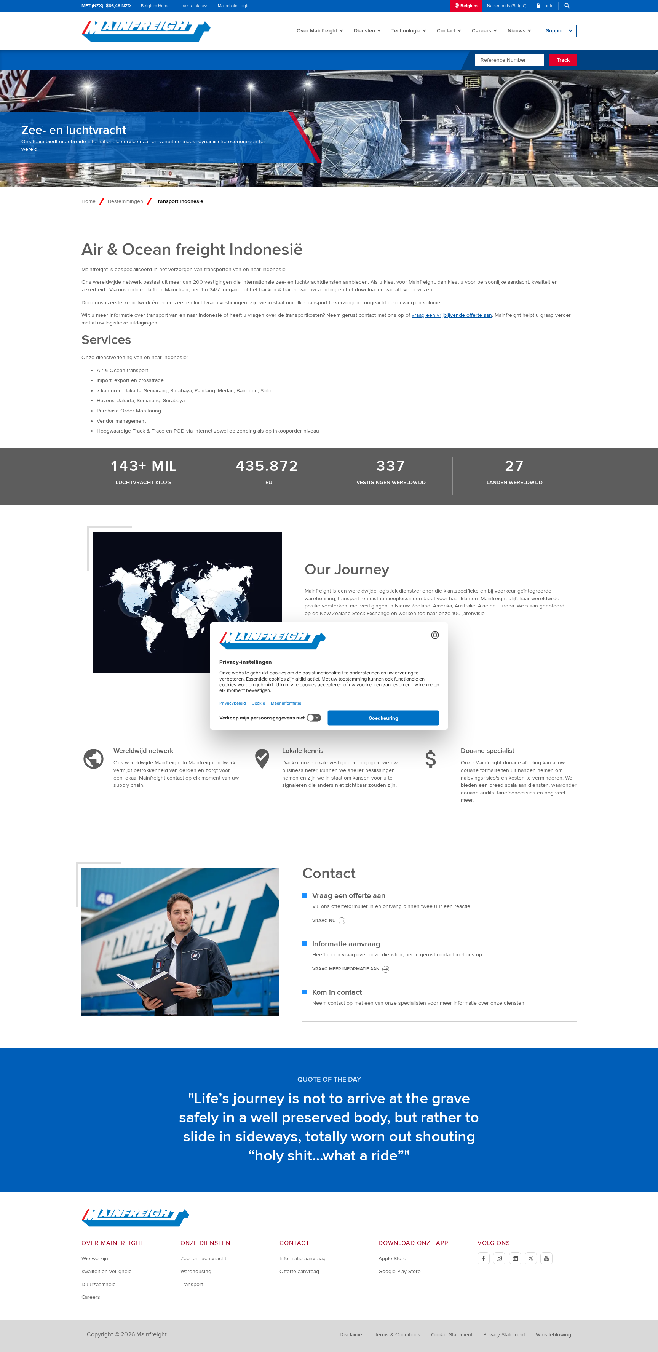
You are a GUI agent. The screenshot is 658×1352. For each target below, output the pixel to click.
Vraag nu (324, 921)
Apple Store (392, 1258)
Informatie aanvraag (302, 1258)
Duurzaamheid (98, 1284)
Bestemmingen (125, 201)
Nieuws (516, 30)
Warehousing (195, 1271)
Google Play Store (400, 1271)
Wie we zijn (94, 1258)
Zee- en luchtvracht (203, 1258)
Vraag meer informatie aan (346, 969)
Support (555, 30)
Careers (481, 30)
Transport (191, 1284)
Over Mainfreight (317, 30)
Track (563, 60)
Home (88, 201)
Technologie (405, 30)
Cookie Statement (452, 1334)
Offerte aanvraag (299, 1271)
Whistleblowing (553, 1334)
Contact (446, 30)
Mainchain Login (233, 6)
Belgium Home (155, 6)
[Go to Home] (135, 1225)
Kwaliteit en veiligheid (106, 1271)
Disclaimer (352, 1334)
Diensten (364, 30)
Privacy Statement (504, 1334)
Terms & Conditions (397, 1334)
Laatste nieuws (194, 6)
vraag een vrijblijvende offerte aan (452, 315)
